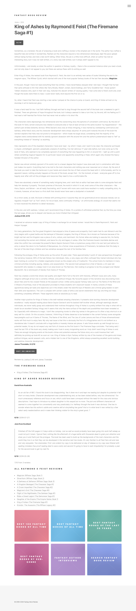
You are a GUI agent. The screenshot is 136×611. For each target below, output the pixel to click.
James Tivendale (45, 359)
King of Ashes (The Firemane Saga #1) (32, 372)
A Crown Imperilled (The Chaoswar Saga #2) (35, 487)
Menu (129, 5)
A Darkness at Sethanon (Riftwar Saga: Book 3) (36, 481)
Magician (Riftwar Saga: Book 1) (29, 475)
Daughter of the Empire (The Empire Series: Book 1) (37, 499)
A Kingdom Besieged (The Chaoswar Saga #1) (35, 484)
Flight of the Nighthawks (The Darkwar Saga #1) (36, 493)
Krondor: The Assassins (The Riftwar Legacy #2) (36, 505)
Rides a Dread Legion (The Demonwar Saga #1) (36, 496)
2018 (22, 22)
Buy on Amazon (26, 351)
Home (16, 22)
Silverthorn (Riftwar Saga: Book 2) (30, 478)
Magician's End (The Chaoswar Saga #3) (33, 490)
